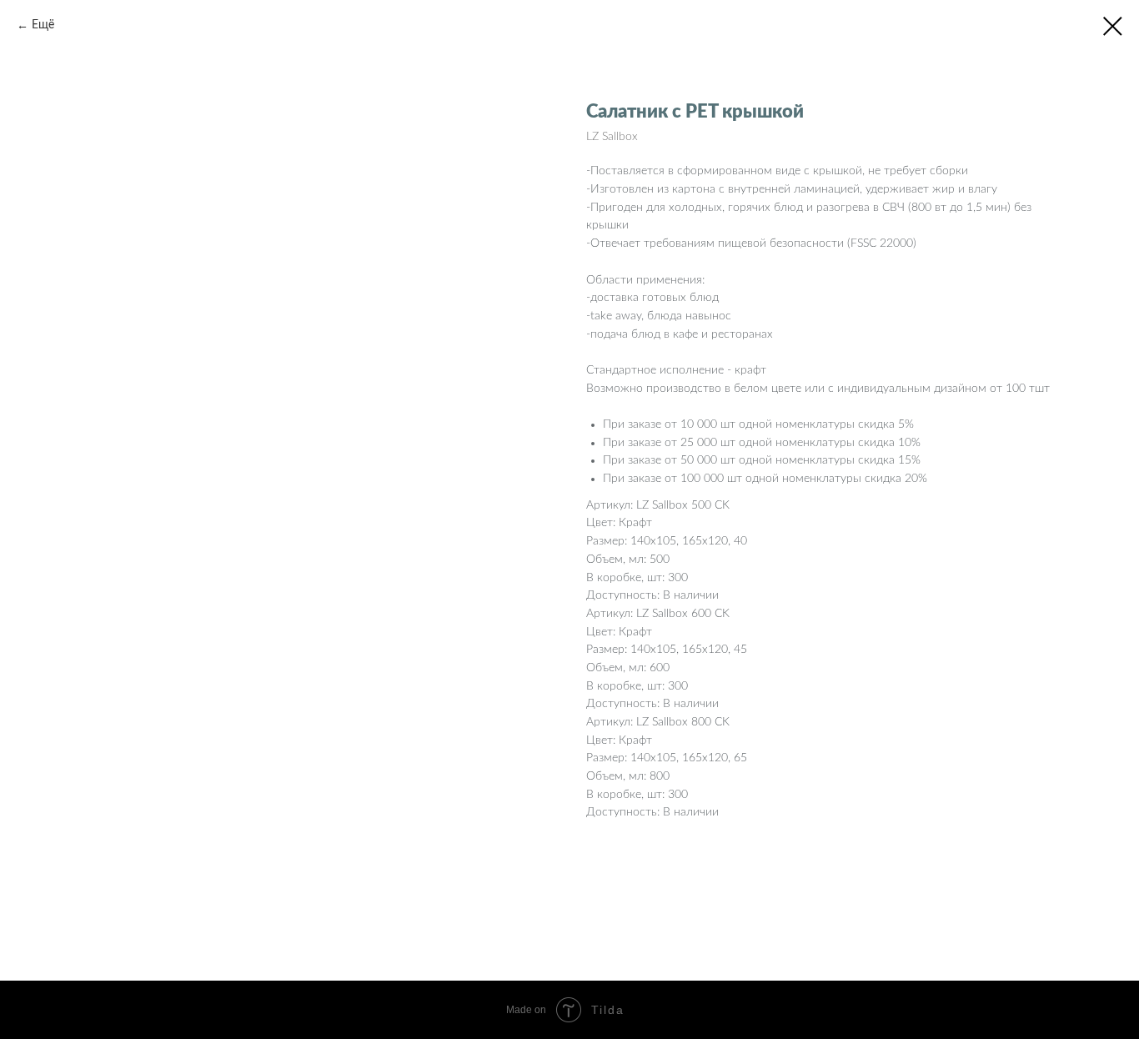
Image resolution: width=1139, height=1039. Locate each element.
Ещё (43, 25)
